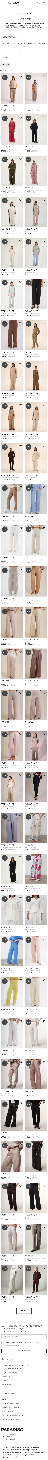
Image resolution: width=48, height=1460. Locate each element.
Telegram (5, 1376)
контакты (7, 1359)
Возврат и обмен (9, 1411)
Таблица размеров (10, 1403)
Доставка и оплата (10, 1407)
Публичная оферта (10, 1419)
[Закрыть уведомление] (46, 1446)
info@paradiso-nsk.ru (11, 1368)
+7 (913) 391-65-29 (9, 1372)
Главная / (20, 13)
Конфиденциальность (12, 1415)
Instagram (6, 1385)
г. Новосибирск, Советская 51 (15, 1365)
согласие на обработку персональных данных (18, 1455)
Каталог (28, 13)
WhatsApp (6, 1380)
